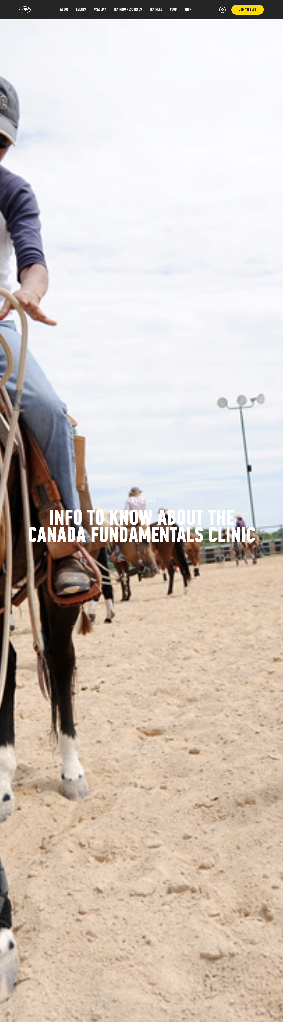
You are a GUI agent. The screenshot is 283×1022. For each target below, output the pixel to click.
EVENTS (81, 10)
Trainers (156, 10)
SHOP (187, 10)
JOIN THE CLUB (247, 10)
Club (173, 10)
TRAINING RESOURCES (128, 10)
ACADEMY (100, 10)
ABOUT (64, 10)
